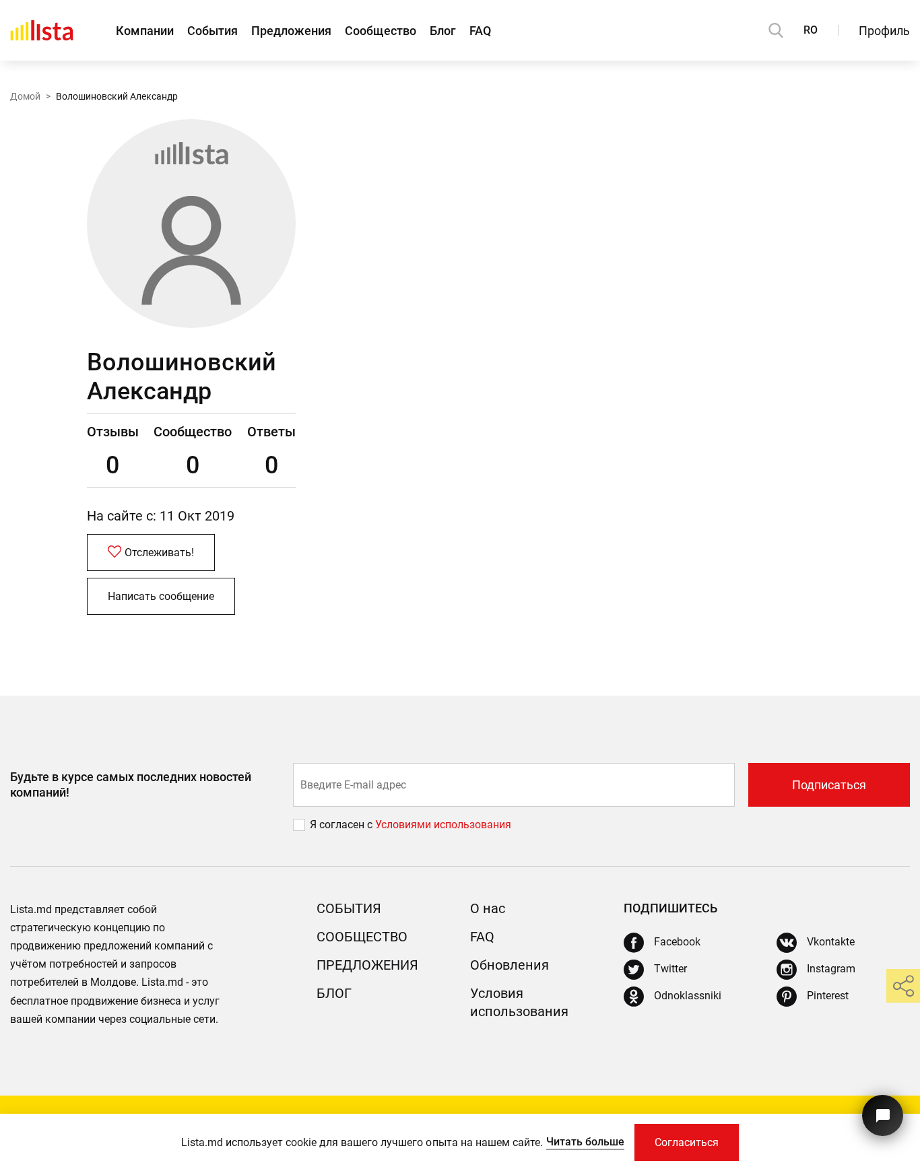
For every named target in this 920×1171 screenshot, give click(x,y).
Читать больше (585, 1141)
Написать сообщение (161, 596)
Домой (25, 96)
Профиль (884, 31)
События (212, 31)
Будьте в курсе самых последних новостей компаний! (130, 784)
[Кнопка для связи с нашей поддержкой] (882, 1115)
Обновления (509, 965)
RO (810, 30)
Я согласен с (342, 824)
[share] (903, 986)
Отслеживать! (159, 552)
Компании (145, 31)
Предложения (291, 31)
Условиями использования (443, 824)
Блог (443, 31)
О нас (487, 908)
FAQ (480, 31)
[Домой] (41, 30)
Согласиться (687, 1142)
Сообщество (380, 31)
